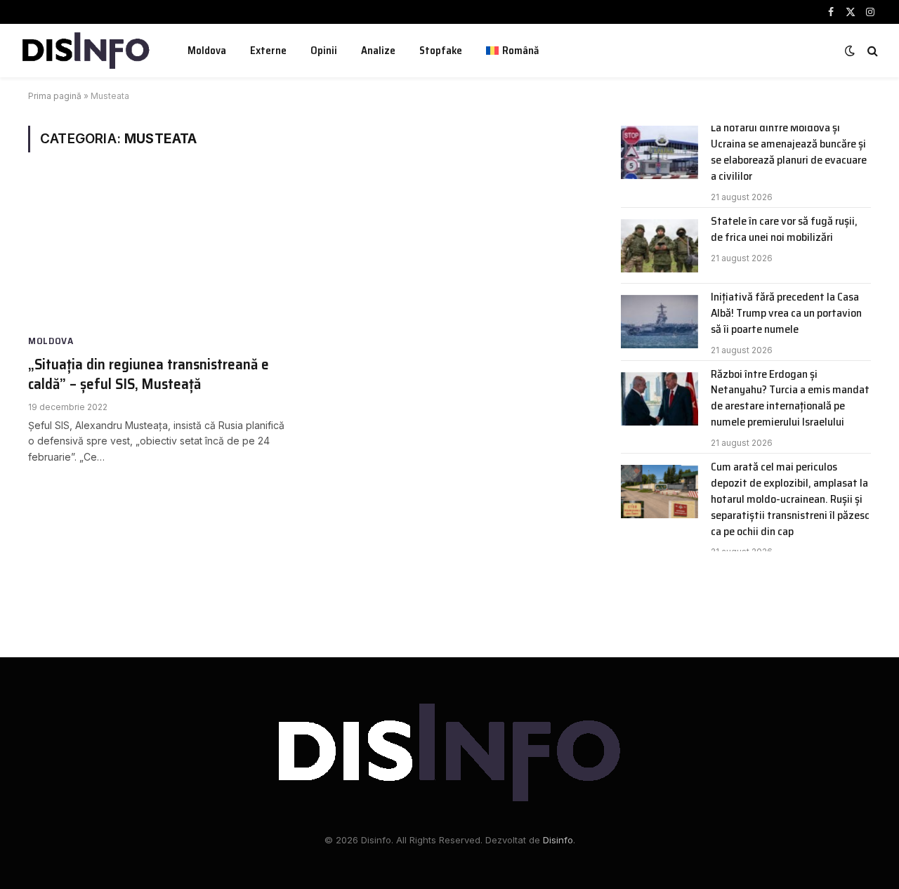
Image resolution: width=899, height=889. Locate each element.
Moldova (207, 50)
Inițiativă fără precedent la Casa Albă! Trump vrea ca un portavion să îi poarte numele (786, 313)
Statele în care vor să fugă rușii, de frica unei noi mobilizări (784, 229)
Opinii (323, 50)
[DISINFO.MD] (86, 50)
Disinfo (558, 839)
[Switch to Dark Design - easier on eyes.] (849, 50)
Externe (268, 50)
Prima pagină (54, 96)
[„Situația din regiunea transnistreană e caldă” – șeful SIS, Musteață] (160, 254)
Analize (378, 50)
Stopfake (440, 50)
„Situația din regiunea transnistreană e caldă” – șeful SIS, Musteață (148, 375)
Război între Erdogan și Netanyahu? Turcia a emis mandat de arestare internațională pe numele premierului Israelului (790, 399)
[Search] (871, 51)
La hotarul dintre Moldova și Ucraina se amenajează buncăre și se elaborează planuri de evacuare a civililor (789, 152)
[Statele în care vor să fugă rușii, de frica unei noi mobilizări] (659, 245)
